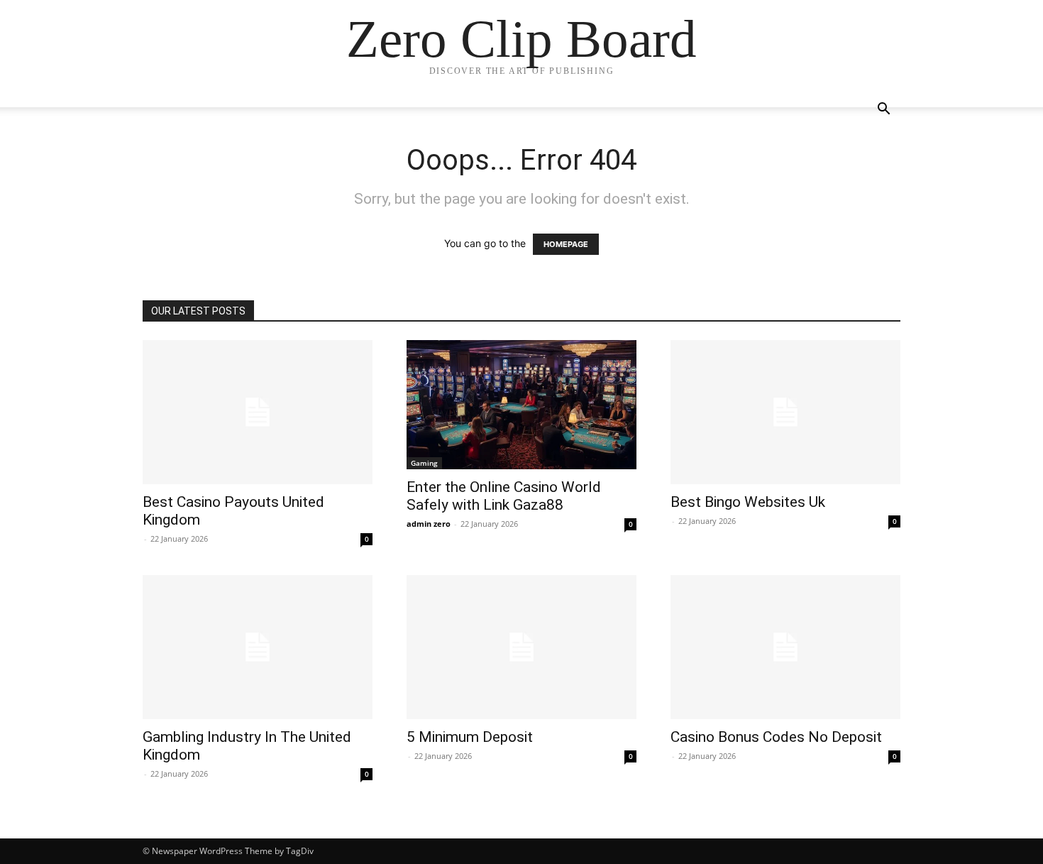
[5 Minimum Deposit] (521, 647)
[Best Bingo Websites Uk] (785, 412)
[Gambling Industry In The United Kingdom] (257, 647)
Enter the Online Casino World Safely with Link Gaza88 (504, 496)
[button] (883, 110)
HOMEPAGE (565, 244)
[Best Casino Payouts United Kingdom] (257, 412)
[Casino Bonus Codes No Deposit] (785, 647)
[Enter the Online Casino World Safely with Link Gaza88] (521, 404)
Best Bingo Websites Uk (747, 501)
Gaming (424, 463)
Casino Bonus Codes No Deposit (776, 736)
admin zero (429, 523)
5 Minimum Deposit (470, 736)
